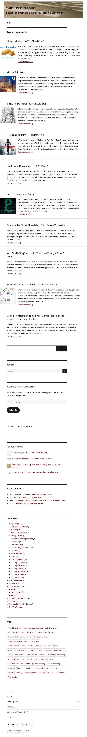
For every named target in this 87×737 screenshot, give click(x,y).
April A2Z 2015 (13, 632)
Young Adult (13, 677)
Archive (12, 583)
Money (14, 530)
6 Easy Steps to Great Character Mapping (29, 452)
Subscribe (13, 410)
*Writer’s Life (12, 707)
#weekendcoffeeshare (33, 628)
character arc (25, 637)
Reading (20, 659)
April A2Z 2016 (27, 632)
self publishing (54, 664)
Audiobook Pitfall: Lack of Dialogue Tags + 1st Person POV (40, 500)
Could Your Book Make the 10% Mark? (27, 166)
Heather (22, 650)
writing (19, 673)
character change (40, 637)
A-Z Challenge (15, 580)
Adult (13, 589)
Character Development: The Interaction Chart (32, 459)
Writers (11, 673)
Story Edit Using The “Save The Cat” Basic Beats (32, 284)
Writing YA (15, 577)
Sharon (19, 668)
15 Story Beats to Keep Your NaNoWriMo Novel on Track (36, 472)
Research (15, 551)
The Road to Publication (19, 604)
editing (37, 646)
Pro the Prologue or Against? (22, 194)
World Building (17, 559)
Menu (8, 23)
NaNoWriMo (32, 655)
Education (47, 646)
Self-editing (40, 664)
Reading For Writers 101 (37, 659)
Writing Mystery (18, 571)
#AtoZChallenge (14, 628)
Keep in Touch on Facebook (19, 426)
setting (11, 668)
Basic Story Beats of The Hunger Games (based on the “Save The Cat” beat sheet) (35, 317)
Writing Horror (17, 568)
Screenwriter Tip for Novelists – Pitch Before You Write (36, 225)
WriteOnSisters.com (20, 8)
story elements (42, 668)
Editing (14, 542)
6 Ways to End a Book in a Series (38, 494)
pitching (11, 659)
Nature (42, 655)
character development (18, 641)
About (9, 696)
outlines (51, 655)
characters (34, 641)
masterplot (19, 655)
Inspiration (13, 601)
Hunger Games (35, 650)
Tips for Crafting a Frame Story (29, 497)
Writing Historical (18, 565)
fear (56, 646)
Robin (51, 659)
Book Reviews (14, 586)
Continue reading (25, 61)
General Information (17, 598)
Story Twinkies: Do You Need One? (25, 41)
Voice (13, 556)
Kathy (10, 655)
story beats (29, 668)
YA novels (61, 673)
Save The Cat (13, 664)
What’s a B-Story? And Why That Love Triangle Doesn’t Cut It (36, 255)
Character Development (21, 539)
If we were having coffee (54, 650)
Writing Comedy (18, 562)
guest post (12, 650)
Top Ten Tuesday (16, 607)
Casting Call (13, 637)
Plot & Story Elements (20, 548)
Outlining (15, 545)
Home (9, 691)
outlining (61, 655)
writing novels (31, 673)
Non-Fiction (16, 592)
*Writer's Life (14, 524)
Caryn (51, 632)
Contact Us (11, 717)
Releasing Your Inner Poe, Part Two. (25, 134)
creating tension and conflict (20, 646)
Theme (55, 668)
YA (12, 595)
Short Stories (16, 554)
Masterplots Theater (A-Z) (17, 712)
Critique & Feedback (19, 527)
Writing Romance (18, 574)
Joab (11, 503)
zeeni (11, 500)
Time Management (19, 533)
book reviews (41, 632)
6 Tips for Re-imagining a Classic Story (27, 103)
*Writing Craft (15, 536)
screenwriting (27, 664)
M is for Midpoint (15, 72)
